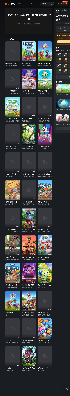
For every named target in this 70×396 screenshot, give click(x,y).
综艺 (25, 4)
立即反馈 (37, 23)
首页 (19, 4)
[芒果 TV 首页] (10, 4)
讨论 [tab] (63, 10)
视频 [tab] (57, 10)
